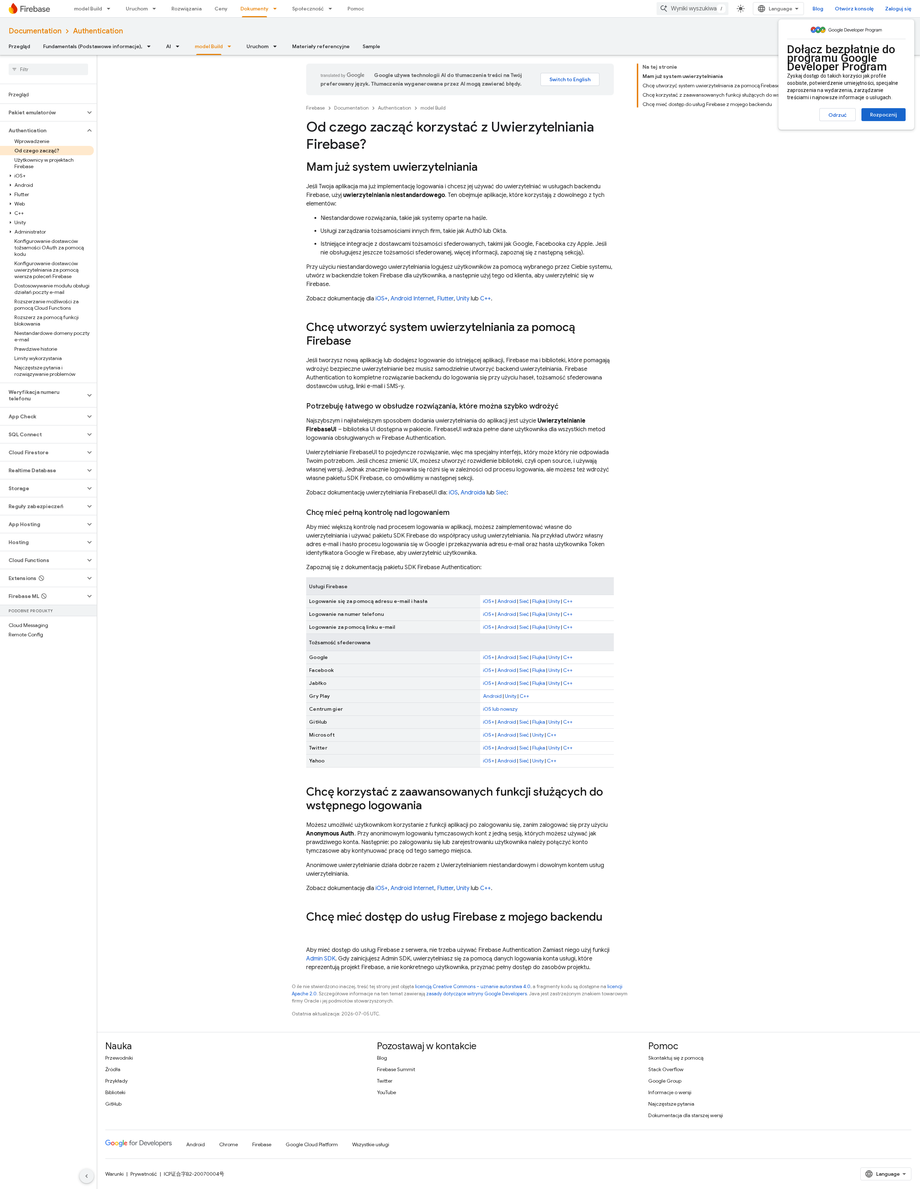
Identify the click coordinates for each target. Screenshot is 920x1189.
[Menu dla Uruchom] (156, 8)
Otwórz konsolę (854, 8)
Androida (473, 492)
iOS (453, 492)
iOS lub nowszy (500, 709)
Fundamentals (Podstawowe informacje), (92, 46)
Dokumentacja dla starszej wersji (685, 1115)
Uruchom (137, 8)
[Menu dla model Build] (110, 8)
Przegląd (19, 46)
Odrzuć (837, 115)
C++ (485, 298)
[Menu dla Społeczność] (332, 8)
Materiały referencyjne (321, 46)
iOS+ (382, 298)
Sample (371, 46)
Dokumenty (254, 8)
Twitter (384, 1081)
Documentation (35, 31)
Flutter (445, 298)
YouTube (386, 1092)
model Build (88, 8)
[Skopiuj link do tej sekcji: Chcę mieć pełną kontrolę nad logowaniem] (457, 512)
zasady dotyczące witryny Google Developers (476, 994)
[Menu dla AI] (179, 46)
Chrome (228, 1144)
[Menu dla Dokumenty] (277, 8)
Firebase (315, 108)
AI (168, 46)
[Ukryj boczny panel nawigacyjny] (86, 1176)
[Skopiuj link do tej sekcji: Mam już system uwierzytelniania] (485, 167)
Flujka (538, 601)
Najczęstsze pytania (671, 1104)
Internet (423, 298)
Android (401, 298)
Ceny (221, 8)
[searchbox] (48, 69)
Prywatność (143, 1174)
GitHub (113, 1104)
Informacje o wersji (669, 1092)
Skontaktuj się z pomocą (675, 1058)
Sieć (501, 492)
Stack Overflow (666, 1069)
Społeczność (308, 8)
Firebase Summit (396, 1069)
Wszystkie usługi (370, 1144)
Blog (818, 8)
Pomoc (356, 8)
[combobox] (692, 8)
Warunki (114, 1174)
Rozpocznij (883, 114)
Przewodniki (119, 1058)
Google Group (664, 1081)
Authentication (98, 31)
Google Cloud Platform (312, 1144)
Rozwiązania (186, 8)
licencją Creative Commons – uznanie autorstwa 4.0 (472, 986)
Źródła (112, 1069)
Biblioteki (115, 1092)
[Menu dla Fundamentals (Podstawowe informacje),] (151, 46)
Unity (462, 298)
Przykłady (116, 1081)
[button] (42, 112)
